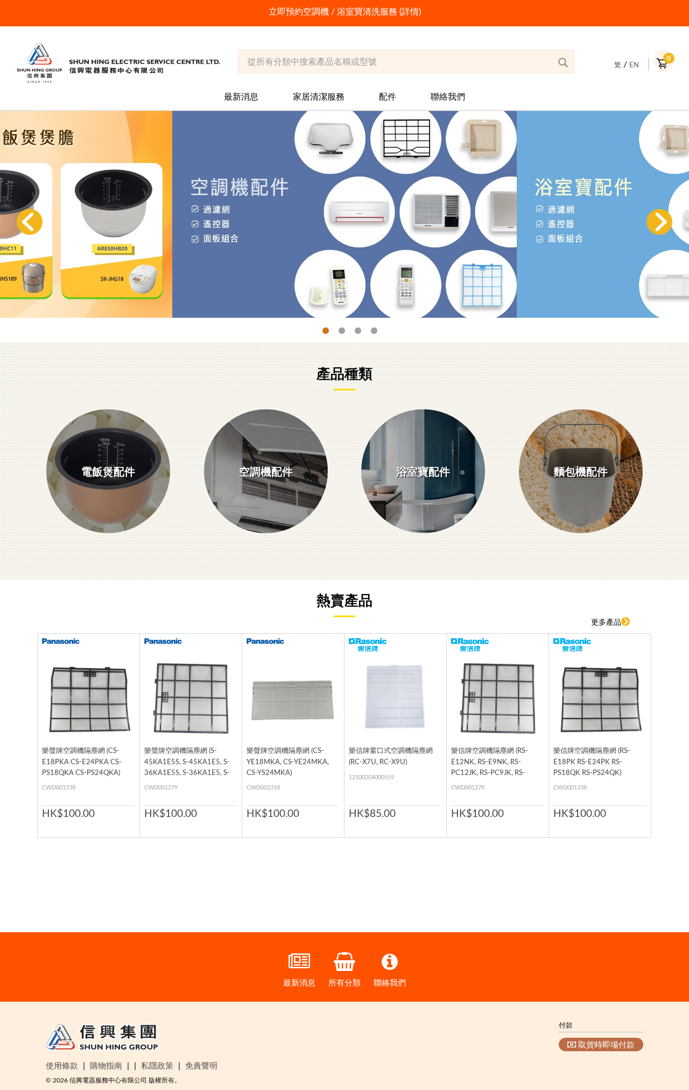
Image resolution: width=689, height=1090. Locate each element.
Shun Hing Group (102, 1039)
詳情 (410, 11)
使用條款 (62, 1065)
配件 (387, 96)
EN (634, 64)
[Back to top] (663, 1027)
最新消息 (241, 96)
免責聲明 (201, 1065)
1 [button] (320, 331)
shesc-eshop (118, 62)
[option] (344, 11)
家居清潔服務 (318, 96)
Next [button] (659, 222)
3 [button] (352, 331)
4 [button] (368, 331)
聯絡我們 (448, 96)
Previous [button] (30, 222)
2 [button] (336, 331)
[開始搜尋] (562, 61)
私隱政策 (157, 1065)
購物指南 (106, 1065)
